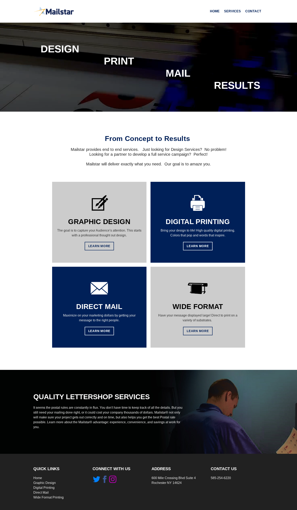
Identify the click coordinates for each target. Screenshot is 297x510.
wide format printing (48, 497)
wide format (198, 306)
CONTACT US (224, 469)
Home (215, 11)
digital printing (198, 221)
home (37, 478)
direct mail (99, 306)
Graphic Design (44, 483)
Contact (253, 11)
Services (232, 11)
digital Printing (44, 487)
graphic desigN (99, 221)
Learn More (99, 246)
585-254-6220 (221, 478)
